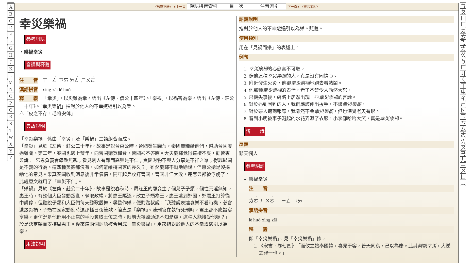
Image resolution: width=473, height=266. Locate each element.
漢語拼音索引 (203, 6)
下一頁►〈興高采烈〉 (303, 7)
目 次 (236, 6)
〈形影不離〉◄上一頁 (169, 7)
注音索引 (269, 6)
